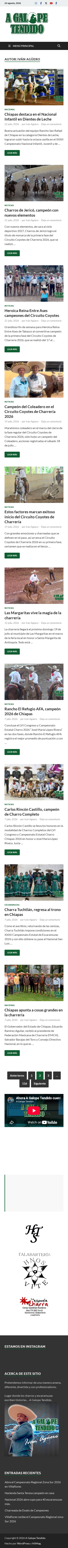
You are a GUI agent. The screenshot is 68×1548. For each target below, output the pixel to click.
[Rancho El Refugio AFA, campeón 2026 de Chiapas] (34, 682)
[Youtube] (51, 3)
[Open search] (59, 46)
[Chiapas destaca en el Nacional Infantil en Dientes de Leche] (34, 87)
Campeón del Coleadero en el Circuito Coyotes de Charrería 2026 (30, 411)
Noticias (9, 205)
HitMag (36, 1543)
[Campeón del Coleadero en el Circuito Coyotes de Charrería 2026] (34, 379)
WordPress (23, 1543)
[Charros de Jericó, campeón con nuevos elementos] (34, 183)
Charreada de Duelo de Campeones (27, 1510)
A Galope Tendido (35, 1537)
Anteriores (17, 1075)
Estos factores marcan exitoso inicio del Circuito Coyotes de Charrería (30, 516)
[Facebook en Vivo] (56, 3)
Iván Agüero (32, 124)
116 (24, 1083)
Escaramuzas (12, 905)
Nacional (10, 109)
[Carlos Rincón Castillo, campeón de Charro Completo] (34, 782)
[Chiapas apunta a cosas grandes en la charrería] (34, 983)
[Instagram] (36, 3)
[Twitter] (46, 3)
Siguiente (40, 1083)
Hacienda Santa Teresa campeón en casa (29, 1493)
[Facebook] (41, 3)
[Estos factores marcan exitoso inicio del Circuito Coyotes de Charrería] (34, 485)
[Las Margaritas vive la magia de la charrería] (34, 586)
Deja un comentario (51, 124)
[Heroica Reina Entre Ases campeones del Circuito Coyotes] (34, 283)
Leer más (11, 152)
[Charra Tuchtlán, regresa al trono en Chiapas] (34, 882)
